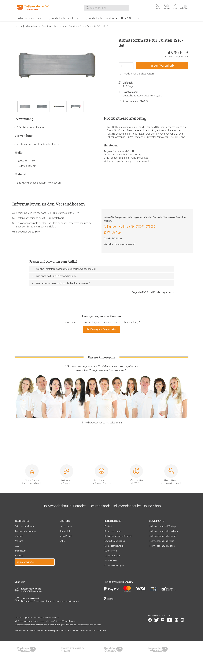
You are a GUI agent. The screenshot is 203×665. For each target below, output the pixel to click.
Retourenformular (112, 531)
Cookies (19, 555)
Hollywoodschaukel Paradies (37, 26)
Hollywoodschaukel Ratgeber (118, 536)
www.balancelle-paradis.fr (157, 649)
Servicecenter (110, 560)
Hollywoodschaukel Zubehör (60, 18)
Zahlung (19, 536)
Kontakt (108, 526)
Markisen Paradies (26, 649)
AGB (17, 546)
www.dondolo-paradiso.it (113, 649)
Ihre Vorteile (65, 531)
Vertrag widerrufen (25, 562)
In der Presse (66, 536)
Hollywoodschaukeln (28, 18)
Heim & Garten (128, 18)
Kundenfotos (110, 550)
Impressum (20, 550)
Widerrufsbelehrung (24, 526)
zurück (19, 26)
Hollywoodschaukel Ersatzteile (98, 18)
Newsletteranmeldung (114, 541)
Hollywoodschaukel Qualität (162, 546)
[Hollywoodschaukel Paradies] (35, 7)
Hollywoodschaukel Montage (162, 526)
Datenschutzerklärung (25, 531)
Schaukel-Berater (112, 555)
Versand (19, 541)
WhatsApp (114, 232)
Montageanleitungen (113, 546)
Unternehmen (66, 526)
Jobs (62, 541)
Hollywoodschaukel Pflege (161, 541)
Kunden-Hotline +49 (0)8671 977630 (131, 226)
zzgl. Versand (182, 56)
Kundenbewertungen (114, 565)
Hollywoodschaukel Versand (162, 536)
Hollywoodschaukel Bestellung (163, 531)
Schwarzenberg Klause (72, 649)
